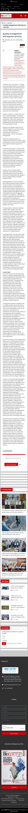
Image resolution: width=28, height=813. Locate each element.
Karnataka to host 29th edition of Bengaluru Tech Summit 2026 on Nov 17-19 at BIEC (17, 616)
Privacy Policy (20, 798)
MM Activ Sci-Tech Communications (17, 809)
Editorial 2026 (13, 4)
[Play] (23, 47)
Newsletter (21, 4)
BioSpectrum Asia (13, 797)
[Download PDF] (21, 47)
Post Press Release (16, 6)
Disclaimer (14, 802)
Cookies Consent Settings (9, 800)
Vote (4, 643)
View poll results (11, 643)
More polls (19, 643)
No (4, 638)
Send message (14, 733)
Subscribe (13, 8)
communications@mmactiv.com (12, 684)
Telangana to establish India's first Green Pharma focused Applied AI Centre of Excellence (12, 574)
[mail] (20, 47)
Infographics (3, 6)
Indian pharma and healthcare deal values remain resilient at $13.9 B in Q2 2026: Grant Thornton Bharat (18, 596)
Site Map (21, 800)
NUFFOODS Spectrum (7, 798)
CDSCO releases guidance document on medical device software (17, 587)
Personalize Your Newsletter (5, 8)
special (9, 23)
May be (5, 640)
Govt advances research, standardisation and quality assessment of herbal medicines (14, 511)
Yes (4, 636)
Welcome (4, 4)
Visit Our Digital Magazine (13, 795)
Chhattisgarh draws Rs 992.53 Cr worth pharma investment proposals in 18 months (18, 606)
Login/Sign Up (19, 8)
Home (4, 23)
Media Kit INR (9, 6)
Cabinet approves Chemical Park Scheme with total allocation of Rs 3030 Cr (13, 533)
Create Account (12, 466)
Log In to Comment (11, 464)
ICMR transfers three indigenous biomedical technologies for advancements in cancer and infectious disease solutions (14, 554)
